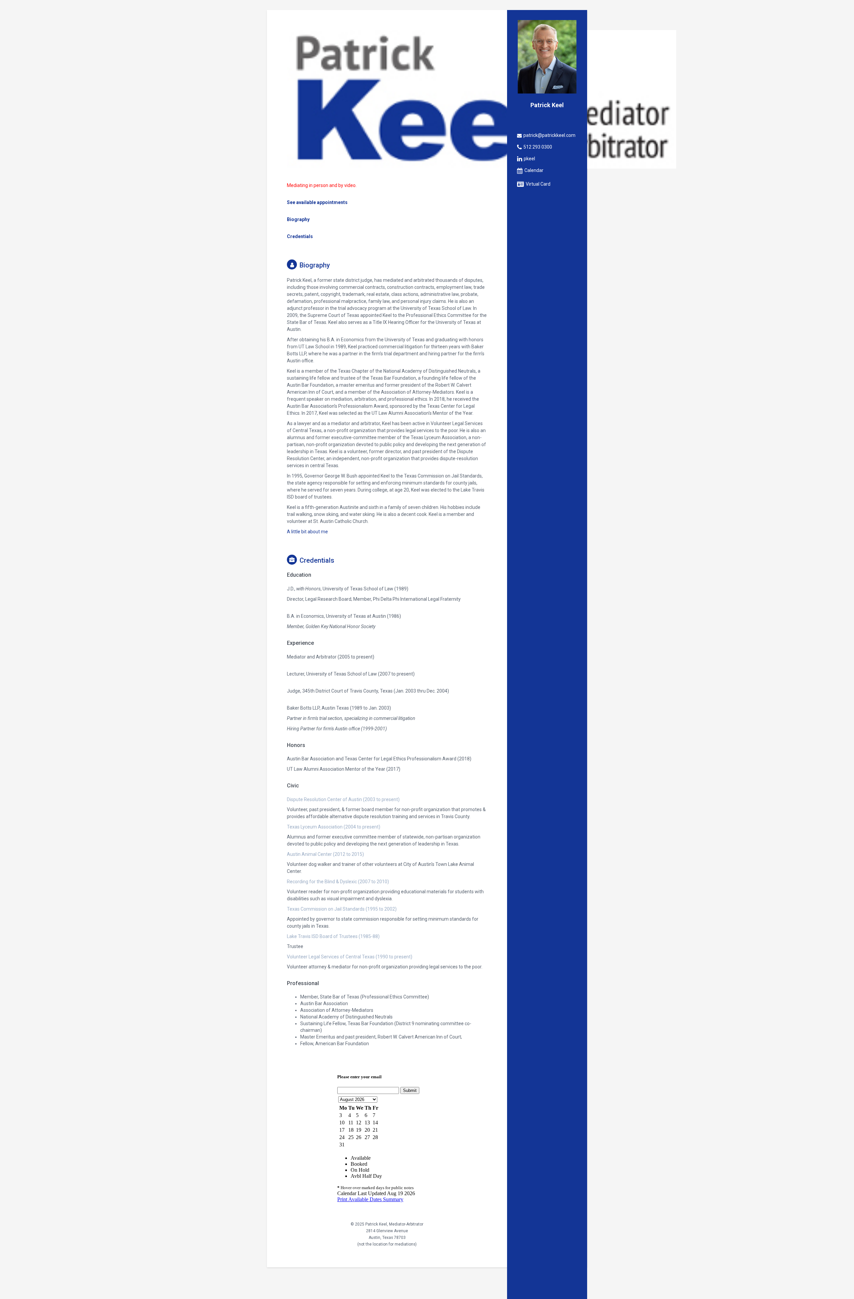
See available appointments (317, 202)
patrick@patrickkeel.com (549, 135)
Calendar (533, 170)
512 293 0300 (537, 147)
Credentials (300, 236)
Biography (298, 219)
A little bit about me (307, 531)
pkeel (529, 158)
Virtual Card (538, 184)
